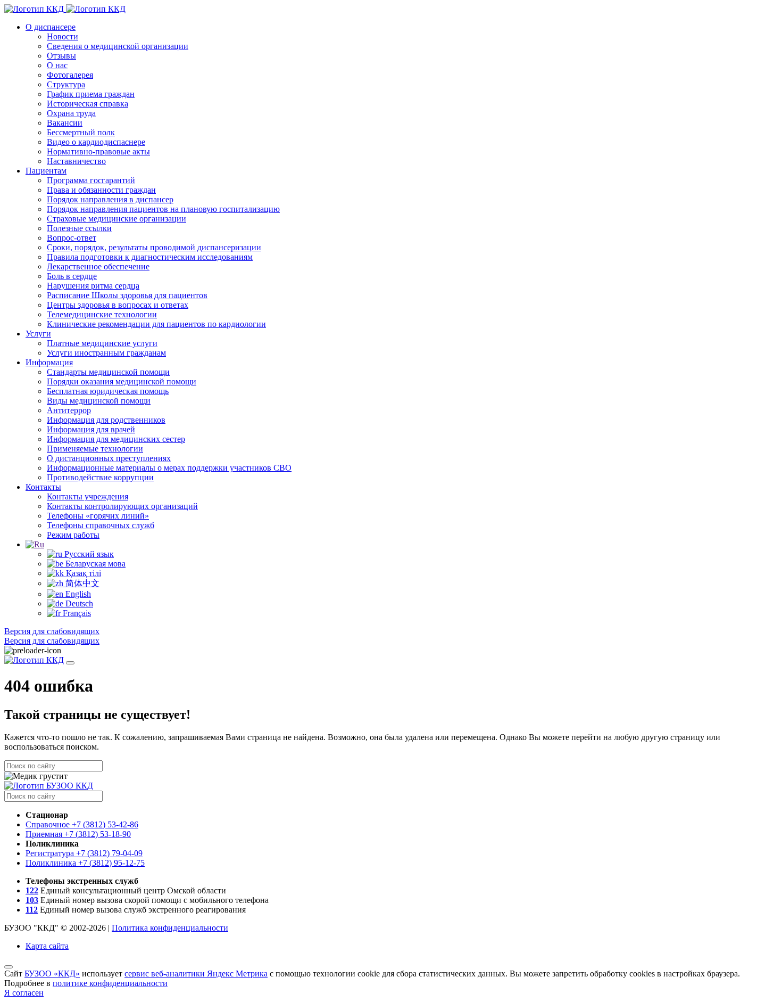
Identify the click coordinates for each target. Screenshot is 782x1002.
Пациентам (46, 170)
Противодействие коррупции (100, 477)
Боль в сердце (72, 276)
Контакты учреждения (87, 496)
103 (32, 900)
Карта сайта (47, 945)
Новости (62, 36)
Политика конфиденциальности (170, 927)
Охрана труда (71, 113)
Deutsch (78, 603)
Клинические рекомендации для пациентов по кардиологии (156, 323)
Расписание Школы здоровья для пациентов (127, 295)
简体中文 (81, 583)
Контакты (43, 486)
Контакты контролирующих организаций (122, 506)
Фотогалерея (70, 74)
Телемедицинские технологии (102, 314)
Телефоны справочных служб (100, 525)
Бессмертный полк (81, 132)
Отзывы (61, 55)
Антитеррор (69, 410)
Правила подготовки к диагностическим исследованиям (150, 256)
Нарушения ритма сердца (93, 285)
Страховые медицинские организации (116, 218)
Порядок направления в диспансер (110, 199)
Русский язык (88, 554)
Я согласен (24, 992)
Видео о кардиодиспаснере (96, 141)
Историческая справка (87, 103)
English (77, 593)
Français (76, 613)
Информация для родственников (106, 419)
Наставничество (76, 161)
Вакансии (64, 122)
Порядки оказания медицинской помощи (121, 381)
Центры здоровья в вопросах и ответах (117, 304)
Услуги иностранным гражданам (106, 352)
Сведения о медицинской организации (117, 46)
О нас (57, 65)
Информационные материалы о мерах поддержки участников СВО (169, 467)
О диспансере (51, 26)
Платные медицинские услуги (102, 343)
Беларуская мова (94, 563)
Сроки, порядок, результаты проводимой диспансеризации (154, 247)
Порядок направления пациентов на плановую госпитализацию (163, 208)
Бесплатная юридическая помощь (108, 391)
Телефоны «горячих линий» (98, 515)
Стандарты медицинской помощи (108, 371)
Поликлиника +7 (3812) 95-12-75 (85, 862)
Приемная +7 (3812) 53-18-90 (78, 834)
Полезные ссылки (79, 228)
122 (32, 890)
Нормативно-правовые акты (98, 151)
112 (32, 909)
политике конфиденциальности (110, 983)
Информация (49, 362)
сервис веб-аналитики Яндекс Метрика (196, 973)
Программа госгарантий (91, 180)
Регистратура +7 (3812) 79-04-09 (84, 853)
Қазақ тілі (82, 573)
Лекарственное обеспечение (98, 266)
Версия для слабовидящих (51, 631)
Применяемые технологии (95, 448)
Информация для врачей (91, 429)
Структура (66, 84)
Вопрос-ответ (71, 237)
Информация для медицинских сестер (116, 438)
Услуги (38, 333)
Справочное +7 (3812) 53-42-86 (82, 824)
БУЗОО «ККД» (52, 973)
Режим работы (73, 534)
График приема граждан (91, 93)
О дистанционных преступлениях (109, 458)
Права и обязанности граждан (101, 189)
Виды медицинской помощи (99, 400)
